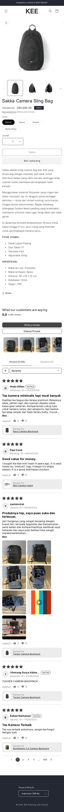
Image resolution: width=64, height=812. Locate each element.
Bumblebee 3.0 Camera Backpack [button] (31, 748)
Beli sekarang (32, 160)
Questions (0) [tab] (46, 362)
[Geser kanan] (60, 88)
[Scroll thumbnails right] (58, 344)
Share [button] (8, 293)
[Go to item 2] (26, 344)
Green (37, 123)
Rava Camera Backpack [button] (25, 431)
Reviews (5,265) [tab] (17, 362)
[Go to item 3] (43, 344)
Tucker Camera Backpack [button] (26, 654)
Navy (23, 123)
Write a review (32, 324)
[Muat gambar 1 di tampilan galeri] (15, 88)
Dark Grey (12, 129)
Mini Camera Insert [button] (23, 485)
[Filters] (5, 371)
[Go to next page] (52, 760)
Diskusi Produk (32, 331)
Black (10, 123)
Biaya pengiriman (9, 112)
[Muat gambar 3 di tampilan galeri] (49, 88)
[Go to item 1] (10, 344)
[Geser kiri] (3, 88)
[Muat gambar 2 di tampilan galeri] (32, 88)
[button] (6, 11)
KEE (25, 805)
